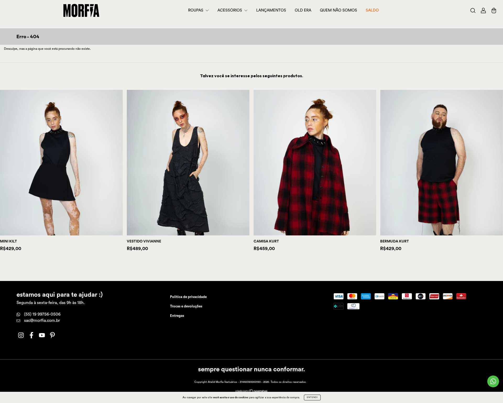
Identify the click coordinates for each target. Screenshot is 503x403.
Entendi (312, 397)
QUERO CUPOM (251, 75)
